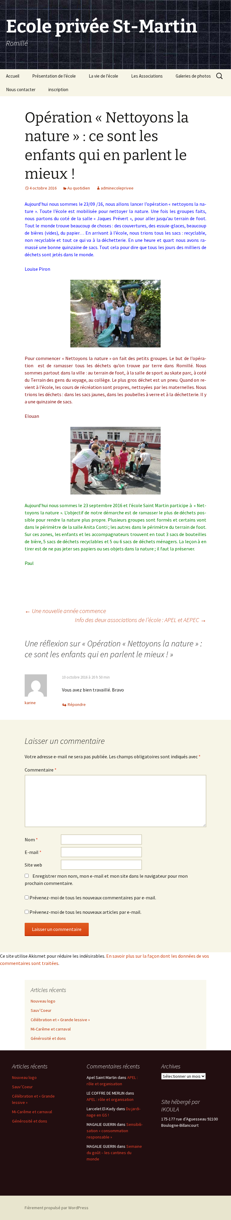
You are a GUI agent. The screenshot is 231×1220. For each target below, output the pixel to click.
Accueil (12, 76)
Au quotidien (78, 188)
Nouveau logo (43, 1001)
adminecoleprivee (117, 188)
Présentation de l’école (54, 76)
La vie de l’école (103, 76)
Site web (33, 865)
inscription (58, 89)
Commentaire (41, 770)
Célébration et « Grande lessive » (60, 1019)
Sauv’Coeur (41, 1010)
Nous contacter (20, 89)
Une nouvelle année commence (65, 611)
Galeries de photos (193, 76)
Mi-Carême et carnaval (51, 1029)
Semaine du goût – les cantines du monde (114, 1153)
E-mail (33, 852)
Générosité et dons (48, 1038)
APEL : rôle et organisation (110, 1099)
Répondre (77, 704)
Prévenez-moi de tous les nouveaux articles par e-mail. (85, 912)
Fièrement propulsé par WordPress (56, 1207)
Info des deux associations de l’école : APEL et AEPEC (140, 620)
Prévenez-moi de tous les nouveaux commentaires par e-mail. (92, 898)
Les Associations (147, 76)
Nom (31, 839)
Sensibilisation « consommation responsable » (115, 1131)
